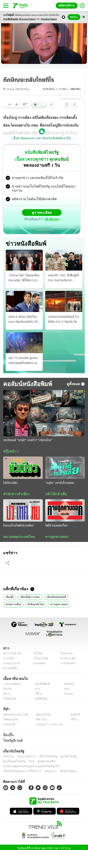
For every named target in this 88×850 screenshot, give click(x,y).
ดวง (36, 686)
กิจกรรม (8, 754)
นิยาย (6, 691)
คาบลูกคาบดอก (55, 533)
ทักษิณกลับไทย (34, 601)
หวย (64, 686)
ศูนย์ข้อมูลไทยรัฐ (13, 759)
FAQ (28, 759)
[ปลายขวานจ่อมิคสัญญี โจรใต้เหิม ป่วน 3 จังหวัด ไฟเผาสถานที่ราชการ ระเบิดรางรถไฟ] (63, 297)
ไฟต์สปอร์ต (9, 717)
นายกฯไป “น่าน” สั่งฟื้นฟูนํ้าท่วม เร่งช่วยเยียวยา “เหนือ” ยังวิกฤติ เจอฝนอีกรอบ (63, 275)
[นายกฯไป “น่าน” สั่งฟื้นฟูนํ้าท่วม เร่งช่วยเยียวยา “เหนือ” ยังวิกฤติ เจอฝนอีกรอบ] (63, 256)
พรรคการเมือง (13, 601)
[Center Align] (83, 17)
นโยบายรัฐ (39, 656)
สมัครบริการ (67, 5)
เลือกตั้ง (10, 594)
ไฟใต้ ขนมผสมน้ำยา (56, 522)
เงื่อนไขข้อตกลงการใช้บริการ (20, 768)
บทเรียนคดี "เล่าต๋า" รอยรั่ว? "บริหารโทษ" (27, 437)
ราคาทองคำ (67, 660)
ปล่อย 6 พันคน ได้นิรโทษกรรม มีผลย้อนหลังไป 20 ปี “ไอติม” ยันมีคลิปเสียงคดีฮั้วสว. (24, 316)
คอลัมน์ (66, 681)
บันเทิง (7, 686)
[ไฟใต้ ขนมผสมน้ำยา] (65, 507)
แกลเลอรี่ (8, 722)
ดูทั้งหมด (74, 380)
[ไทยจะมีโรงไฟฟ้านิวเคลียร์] (23, 507)
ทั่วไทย (37, 651)
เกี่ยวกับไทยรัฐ (44, 754)
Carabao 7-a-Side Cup (48, 722)
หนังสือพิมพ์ (49, 89)
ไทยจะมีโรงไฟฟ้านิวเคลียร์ (18, 522)
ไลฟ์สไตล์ (8, 696)
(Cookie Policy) (49, 19)
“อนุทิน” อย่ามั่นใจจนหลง (59, 479)
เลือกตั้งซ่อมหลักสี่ (55, 594)
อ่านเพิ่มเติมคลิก (19, 19)
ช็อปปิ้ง (7, 732)
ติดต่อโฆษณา (62, 768)
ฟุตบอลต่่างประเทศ (14, 712)
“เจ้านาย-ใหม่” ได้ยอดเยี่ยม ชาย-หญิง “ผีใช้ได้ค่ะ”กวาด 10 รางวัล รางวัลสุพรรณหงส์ (24, 275)
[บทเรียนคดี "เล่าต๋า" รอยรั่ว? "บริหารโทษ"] (44, 410)
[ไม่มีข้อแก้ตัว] (23, 464)
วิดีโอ (37, 691)
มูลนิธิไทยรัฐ (64, 754)
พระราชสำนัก (11, 651)
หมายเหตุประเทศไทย (17, 533)
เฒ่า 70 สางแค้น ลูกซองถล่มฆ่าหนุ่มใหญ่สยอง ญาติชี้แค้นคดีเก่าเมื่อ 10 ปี (24, 357)
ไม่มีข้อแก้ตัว (10, 479)
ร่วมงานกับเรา (24, 754)
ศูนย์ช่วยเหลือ (42, 759)
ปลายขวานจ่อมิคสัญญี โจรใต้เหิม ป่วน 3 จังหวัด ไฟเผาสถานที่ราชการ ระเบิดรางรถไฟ (63, 316)
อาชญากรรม (10, 660)
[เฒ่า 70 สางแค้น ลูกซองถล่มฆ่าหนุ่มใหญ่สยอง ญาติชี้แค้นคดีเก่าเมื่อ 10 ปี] (24, 339)
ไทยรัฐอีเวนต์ (12, 738)
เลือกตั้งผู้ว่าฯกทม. (29, 594)
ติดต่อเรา (45, 768)
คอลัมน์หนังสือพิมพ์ (27, 380)
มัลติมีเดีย (39, 696)
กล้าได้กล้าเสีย (55, 491)
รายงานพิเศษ (11, 681)
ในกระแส (65, 651)
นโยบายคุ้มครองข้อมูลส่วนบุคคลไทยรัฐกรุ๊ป (28, 763)
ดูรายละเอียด (42, 209)
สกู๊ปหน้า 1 (10, 448)
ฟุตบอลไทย (39, 712)
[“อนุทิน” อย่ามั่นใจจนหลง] (65, 464)
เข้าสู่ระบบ (51, 215)
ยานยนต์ (38, 660)
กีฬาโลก (38, 717)
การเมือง (63, 89)
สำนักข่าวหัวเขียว (14, 491)
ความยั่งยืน (9, 665)
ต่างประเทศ (66, 656)
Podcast (67, 691)
